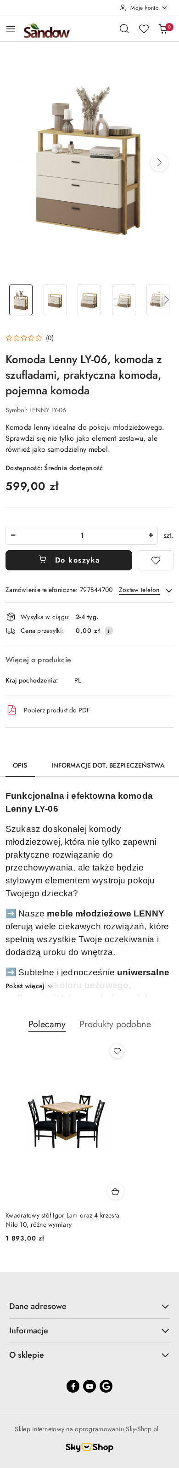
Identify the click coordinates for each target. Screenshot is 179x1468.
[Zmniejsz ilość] (13, 535)
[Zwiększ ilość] (150, 535)
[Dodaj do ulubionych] (155, 560)
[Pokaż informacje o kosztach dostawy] (109, 631)
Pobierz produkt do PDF (57, 710)
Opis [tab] (20, 765)
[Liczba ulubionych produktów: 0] (144, 28)
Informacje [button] (28, 1331)
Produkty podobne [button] (115, 1024)
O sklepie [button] (26, 1355)
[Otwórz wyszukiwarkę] (124, 28)
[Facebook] (73, 1386)
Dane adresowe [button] (38, 1306)
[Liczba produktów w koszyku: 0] (163, 28)
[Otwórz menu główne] (11, 28)
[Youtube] (89, 1386)
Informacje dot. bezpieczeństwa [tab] (108, 765)
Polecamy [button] (47, 1024)
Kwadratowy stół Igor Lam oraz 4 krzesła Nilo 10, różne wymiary (62, 1220)
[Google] (106, 1386)
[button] (159, 162)
